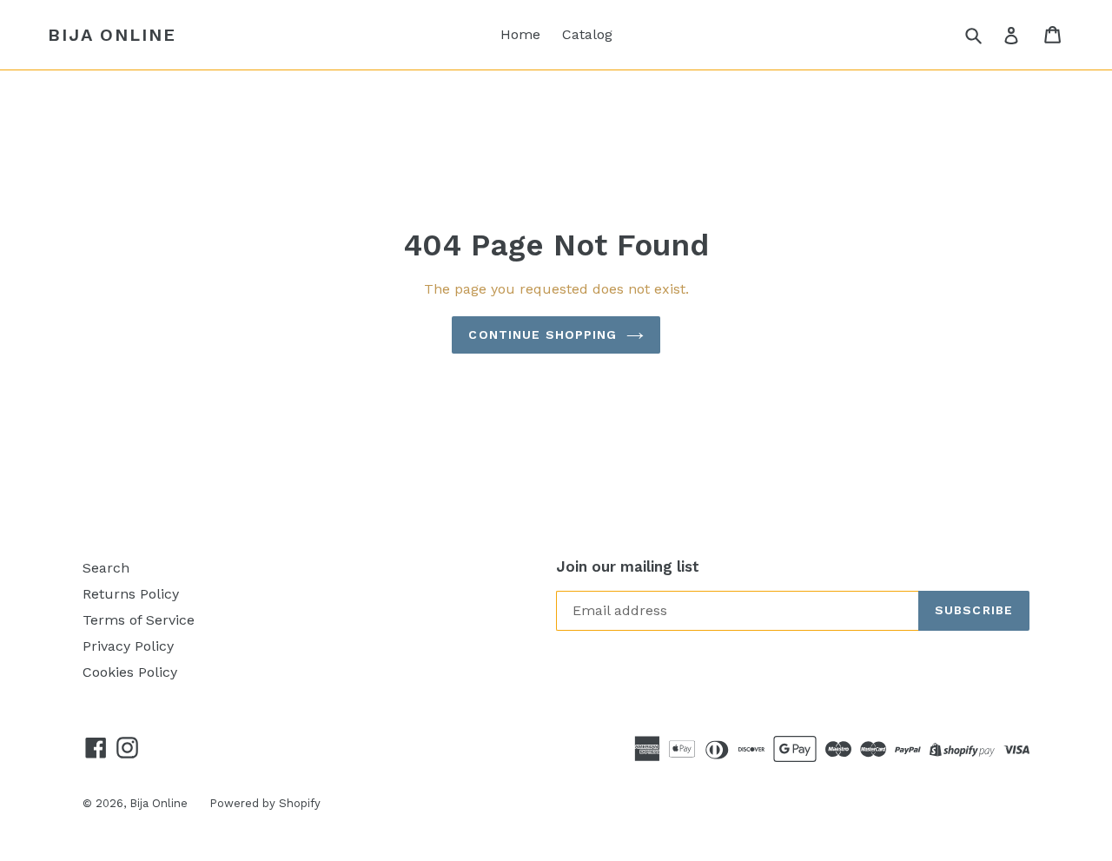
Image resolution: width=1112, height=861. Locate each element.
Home (520, 34)
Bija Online (112, 34)
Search (106, 568)
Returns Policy (131, 594)
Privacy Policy (128, 646)
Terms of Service (139, 620)
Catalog (587, 34)
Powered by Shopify (265, 803)
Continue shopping (542, 334)
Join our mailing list (627, 566)
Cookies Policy (130, 672)
